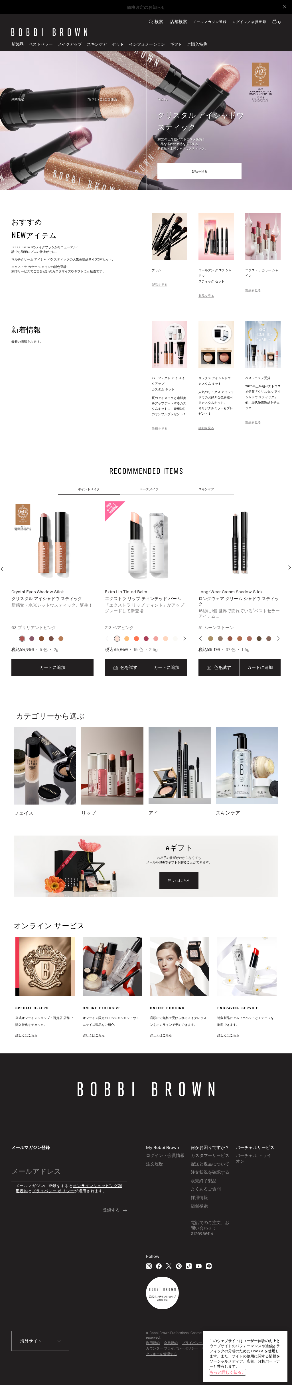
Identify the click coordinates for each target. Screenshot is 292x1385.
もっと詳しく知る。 (228, 1372)
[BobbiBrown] (49, 32)
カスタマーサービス (210, 1155)
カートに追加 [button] (52, 667)
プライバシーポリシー (199, 1343)
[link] (276, 21)
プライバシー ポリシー (53, 1191)
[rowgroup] (146, 121)
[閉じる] (273, 1347)
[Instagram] (149, 1266)
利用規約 (153, 1343)
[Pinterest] (179, 1266)
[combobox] (40, 1341)
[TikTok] (189, 1266)
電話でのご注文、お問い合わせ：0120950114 (210, 1228)
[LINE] (209, 1266)
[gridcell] (22, 638)
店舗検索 (178, 21)
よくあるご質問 (206, 1188)
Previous (3, 569)
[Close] (284, 7)
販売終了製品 (203, 1180)
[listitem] (52, 589)
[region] (245, 1356)
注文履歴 (154, 1163)
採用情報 (199, 1197)
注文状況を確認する (210, 1172)
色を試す (128, 667)
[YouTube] (199, 1266)
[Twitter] (169, 1266)
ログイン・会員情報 (165, 1155)
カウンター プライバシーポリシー (172, 1348)
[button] (147, 44)
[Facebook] (159, 1266)
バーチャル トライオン (253, 1158)
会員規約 (171, 1343)
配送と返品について (210, 1163)
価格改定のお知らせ (146, 7)
